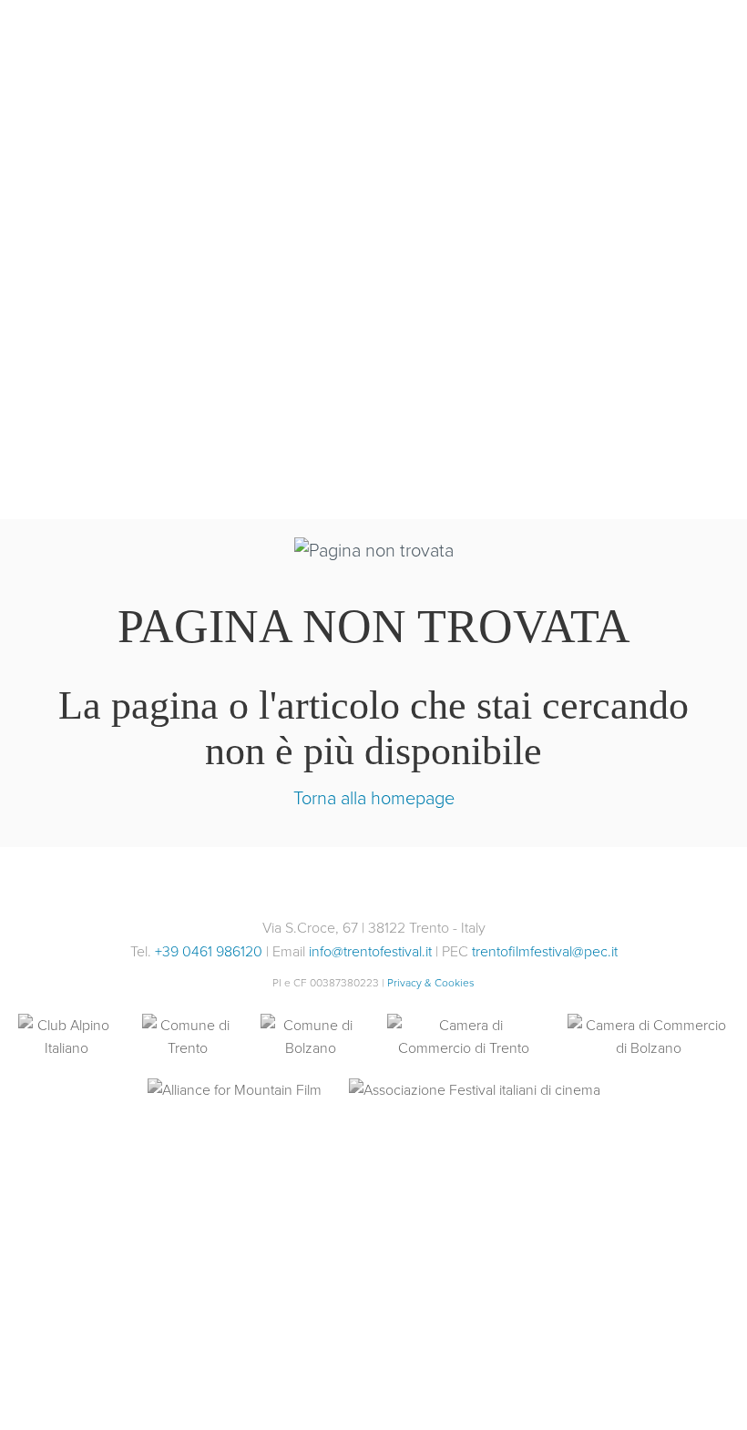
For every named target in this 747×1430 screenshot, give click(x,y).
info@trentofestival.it (370, 951)
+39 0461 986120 (208, 951)
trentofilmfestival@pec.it (545, 951)
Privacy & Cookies (431, 983)
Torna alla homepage (374, 798)
